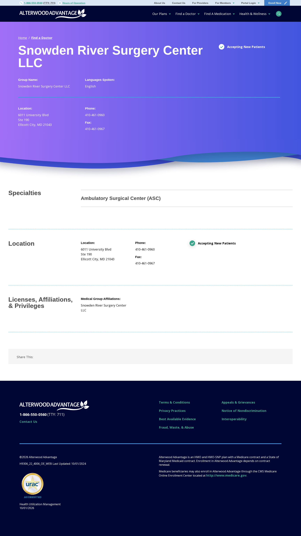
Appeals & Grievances (238, 402)
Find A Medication (217, 14)
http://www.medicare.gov (226, 475)
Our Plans (159, 14)
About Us (159, 3)
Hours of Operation (74, 3)
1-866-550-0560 (33, 3)
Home (22, 38)
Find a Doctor (185, 14)
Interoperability (234, 419)
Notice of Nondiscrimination (244, 411)
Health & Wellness (253, 14)
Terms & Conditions (174, 402)
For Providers (200, 3)
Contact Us (178, 3)
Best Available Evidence (177, 419)
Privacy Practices (172, 411)
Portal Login (248, 3)
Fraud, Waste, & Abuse (176, 427)
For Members (223, 3)
